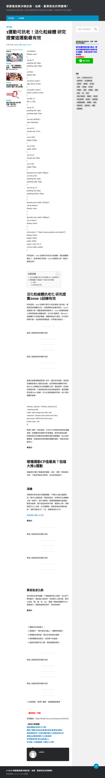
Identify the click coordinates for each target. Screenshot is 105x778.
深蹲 (34, 282)
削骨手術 (79, 80)
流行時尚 (11, 18)
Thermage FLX (87, 77)
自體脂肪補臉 (81, 102)
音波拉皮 (87, 105)
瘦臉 (96, 90)
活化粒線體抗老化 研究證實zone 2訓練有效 (44, 277)
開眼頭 (89, 102)
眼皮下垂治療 (81, 96)
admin (16, 45)
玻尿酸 (90, 90)
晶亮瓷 (85, 83)
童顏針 (89, 96)
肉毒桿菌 (94, 99)
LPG (78, 77)
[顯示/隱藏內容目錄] (56, 274)
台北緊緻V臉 (88, 80)
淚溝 (85, 90)
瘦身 (78, 93)
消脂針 (79, 90)
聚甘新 (88, 99)
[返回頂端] (96, 766)
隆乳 (95, 102)
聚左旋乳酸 (80, 99)
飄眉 (93, 105)
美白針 (95, 96)
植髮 (78, 87)
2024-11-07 (27, 45)
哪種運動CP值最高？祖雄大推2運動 (42, 280)
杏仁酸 (92, 83)
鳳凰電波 (79, 108)
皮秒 (87, 93)
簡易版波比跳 (37, 285)
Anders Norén (18, 774)
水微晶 (84, 87)
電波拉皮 (79, 105)
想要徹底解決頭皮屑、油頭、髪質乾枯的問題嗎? (37, 6)
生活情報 (21, 18)
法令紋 (90, 87)
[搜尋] (96, 29)
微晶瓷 (79, 83)
